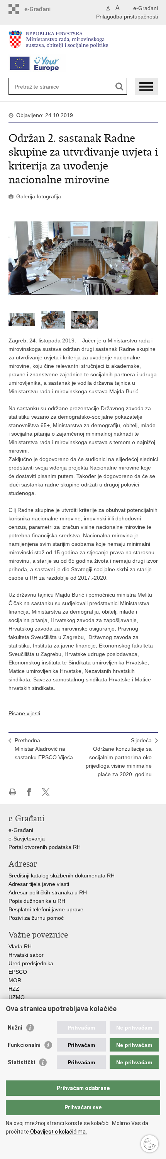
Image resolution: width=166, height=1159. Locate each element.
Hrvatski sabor (26, 955)
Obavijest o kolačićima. (58, 1132)
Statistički (21, 1062)
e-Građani (145, 8)
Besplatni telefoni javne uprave (45, 909)
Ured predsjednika (30, 963)
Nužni (15, 1028)
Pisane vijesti (24, 713)
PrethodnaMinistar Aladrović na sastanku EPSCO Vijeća (44, 748)
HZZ (13, 989)
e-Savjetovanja (26, 838)
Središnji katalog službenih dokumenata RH (61, 875)
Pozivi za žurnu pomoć (36, 918)
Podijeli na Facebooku (29, 792)
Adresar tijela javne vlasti (38, 884)
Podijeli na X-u (46, 792)
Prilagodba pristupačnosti (127, 16)
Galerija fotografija (38, 196)
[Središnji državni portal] (41, 9)
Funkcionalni (24, 1045)
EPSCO (17, 972)
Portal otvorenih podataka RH (45, 847)
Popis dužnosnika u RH (36, 901)
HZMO (16, 997)
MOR (14, 980)
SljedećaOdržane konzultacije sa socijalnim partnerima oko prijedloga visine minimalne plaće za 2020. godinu (119, 757)
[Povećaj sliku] (83, 258)
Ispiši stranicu (12, 792)
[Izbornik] (146, 86)
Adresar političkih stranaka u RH (47, 892)
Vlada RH (20, 946)
